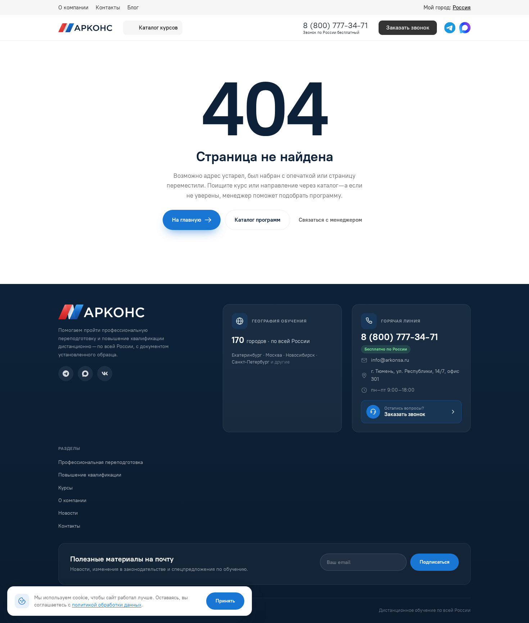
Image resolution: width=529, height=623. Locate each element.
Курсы (65, 488)
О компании (73, 7)
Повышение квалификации (89, 475)
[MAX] (85, 373)
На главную (186, 220)
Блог (133, 7)
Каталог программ (257, 220)
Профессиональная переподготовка (100, 462)
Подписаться (434, 562)
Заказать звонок (407, 27)
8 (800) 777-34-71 (335, 25)
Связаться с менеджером (330, 220)
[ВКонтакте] (104, 373)
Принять (225, 601)
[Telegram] (65, 373)
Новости (68, 513)
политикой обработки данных (106, 605)
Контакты (108, 7)
